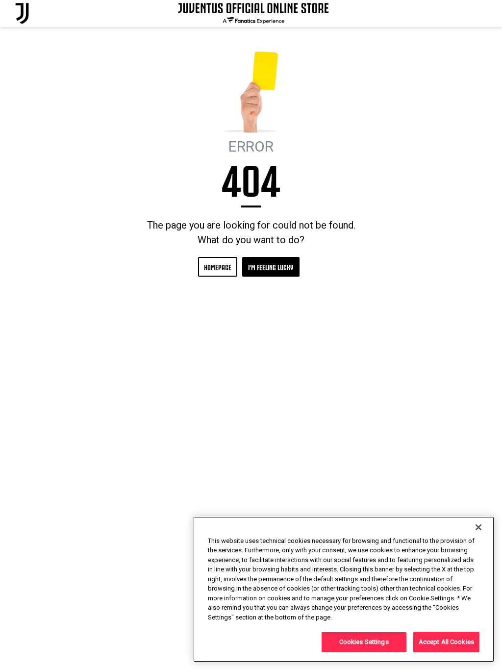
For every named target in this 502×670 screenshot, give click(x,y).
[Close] (478, 527)
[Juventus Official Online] (22, 13)
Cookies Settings (364, 641)
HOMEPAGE (217, 266)
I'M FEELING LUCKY (271, 266)
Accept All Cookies (446, 641)
